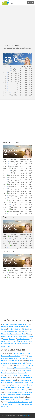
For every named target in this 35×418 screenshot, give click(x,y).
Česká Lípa (10, 368)
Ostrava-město (22, 373)
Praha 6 (9, 390)
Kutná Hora (28, 392)
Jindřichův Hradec (23, 358)
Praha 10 (13, 385)
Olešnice (3, 341)
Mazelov (5, 339)
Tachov (31, 382)
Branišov (21, 326)
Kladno (18, 392)
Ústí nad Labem (25, 399)
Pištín (14, 341)
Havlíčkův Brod (12, 402)
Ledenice (21, 336)
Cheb (17, 365)
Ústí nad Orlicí (10, 380)
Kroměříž (18, 404)
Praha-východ (25, 394)
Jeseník (10, 375)
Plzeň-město (10, 382)
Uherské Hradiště (27, 404)
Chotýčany (11, 329)
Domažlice (23, 380)
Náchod (28, 353)
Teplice (18, 399)
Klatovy (28, 380)
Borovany (21, 324)
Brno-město (9, 363)
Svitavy (3, 380)
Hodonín (24, 363)
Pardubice (29, 377)
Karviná (3, 373)
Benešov (8, 392)
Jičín (23, 353)
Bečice (11, 324)
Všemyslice (25, 343)
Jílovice (29, 334)
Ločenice (30, 336)
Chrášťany (18, 329)
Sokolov (30, 365)
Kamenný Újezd (5, 336)
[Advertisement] (17, 25)
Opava (15, 373)
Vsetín (3, 406)
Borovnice (27, 324)
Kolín (22, 392)
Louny (10, 399)
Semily (3, 370)
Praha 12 (25, 385)
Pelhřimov (25, 402)
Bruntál (20, 370)
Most (14, 399)
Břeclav (3, 363)
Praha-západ (5, 397)
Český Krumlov (13, 358)
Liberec (28, 368)
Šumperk (4, 377)
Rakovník (17, 397)
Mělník (3, 394)
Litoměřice (4, 399)
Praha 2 (17, 387)
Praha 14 (6, 387)
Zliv (9, 346)
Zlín (7, 406)
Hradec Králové (17, 353)
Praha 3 (22, 387)
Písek (30, 358)
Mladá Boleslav (10, 394)
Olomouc (16, 375)
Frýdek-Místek (27, 370)
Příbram (12, 397)
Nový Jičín (9, 373)
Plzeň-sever (18, 382)
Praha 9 (24, 390)
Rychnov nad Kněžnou (8, 356)
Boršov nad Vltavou (7, 326)
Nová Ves (20, 339)
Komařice (14, 336)
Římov (20, 341)
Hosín (23, 334)
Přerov (21, 375)
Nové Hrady (26, 339)
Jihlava (19, 402)
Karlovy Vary (23, 365)
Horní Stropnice (16, 334)
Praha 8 (19, 390)
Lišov (25, 336)
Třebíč (30, 402)
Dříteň (19, 331)
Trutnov (17, 356)
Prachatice (4, 360)
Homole (9, 334)
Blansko (30, 360)
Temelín (17, 343)
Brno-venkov (17, 363)
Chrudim (22, 377)
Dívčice (25, 329)
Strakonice (11, 360)
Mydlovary (12, 339)
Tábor (17, 360)
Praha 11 (19, 385)
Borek (16, 324)
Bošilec (16, 326)
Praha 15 (12, 387)
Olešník (9, 341)
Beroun (13, 392)
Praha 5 (3, 390)
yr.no (24, 415)
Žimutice (3, 346)
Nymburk (18, 394)
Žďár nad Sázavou (6, 404)
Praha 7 (14, 390)
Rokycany (25, 382)
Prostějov (26, 375)
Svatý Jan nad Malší (7, 343)
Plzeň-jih (3, 382)
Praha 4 (27, 387)
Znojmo (3, 365)
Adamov (5, 324)
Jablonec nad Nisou (20, 368)
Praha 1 (8, 385)
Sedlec (26, 341)
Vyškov (30, 363)
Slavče (30, 341)
